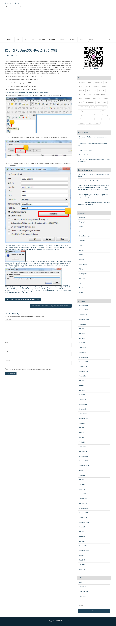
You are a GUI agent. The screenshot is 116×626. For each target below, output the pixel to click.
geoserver (101, 90)
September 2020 (84, 465)
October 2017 (83, 546)
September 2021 (84, 418)
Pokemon (95, 111)
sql (80, 119)
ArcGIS (80, 86)
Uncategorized (83, 273)
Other (81, 39)
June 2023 (82, 333)
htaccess (87, 98)
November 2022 (83, 362)
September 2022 (84, 371)
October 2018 (83, 517)
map (92, 106)
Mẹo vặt (81, 250)
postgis (102, 111)
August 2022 (82, 376)
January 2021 (83, 451)
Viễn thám (42, 39)
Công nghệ (82, 222)
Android (90, 82)
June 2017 (82, 560)
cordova (104, 86)
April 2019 (82, 489)
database (81, 90)
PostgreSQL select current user (88, 155)
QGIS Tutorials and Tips (85, 255)
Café (18, 39)
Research (52, 39)
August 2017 (82, 555)
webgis (89, 123)
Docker (88, 90)
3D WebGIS (81, 82)
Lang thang (82, 240)
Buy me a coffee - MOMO (90, 69)
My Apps (72, 39)
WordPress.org (83, 596)
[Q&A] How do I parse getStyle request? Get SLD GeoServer (50, 306)
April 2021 (82, 442)
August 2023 (82, 324)
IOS (99, 98)
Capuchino (82, 217)
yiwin (80, 181)
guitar (80, 98)
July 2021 (81, 428)
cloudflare (96, 86)
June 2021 (82, 432)
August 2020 (82, 470)
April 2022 (82, 395)
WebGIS (81, 288)
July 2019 (81, 480)
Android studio (98, 82)
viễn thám (81, 123)
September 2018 (84, 522)
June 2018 (82, 536)
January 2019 (83, 503)
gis (80, 94)
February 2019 (83, 498)
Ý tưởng (81, 292)
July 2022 (81, 380)
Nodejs (104, 106)
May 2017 (82, 564)
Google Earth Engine (99, 94)
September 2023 (84, 319)
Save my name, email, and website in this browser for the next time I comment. (28, 369)
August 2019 (82, 475)
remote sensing (104, 115)
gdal (95, 90)
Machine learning (83, 106)
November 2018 (83, 513)
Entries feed (82, 587)
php (88, 111)
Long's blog (12, 3)
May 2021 (82, 437)
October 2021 (83, 413)
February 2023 (83, 352)
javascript (106, 98)
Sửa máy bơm (83, 174)
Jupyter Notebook (89, 102)
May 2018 (82, 541)
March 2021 (82, 447)
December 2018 (83, 508)
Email (7, 351)
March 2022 (82, 399)
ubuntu (98, 119)
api (106, 82)
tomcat (85, 119)
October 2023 (83, 314)
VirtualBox (105, 119)
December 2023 (83, 305)
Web (80, 283)
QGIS (95, 115)
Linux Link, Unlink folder (85, 150)
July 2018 (81, 531)
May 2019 (82, 484)
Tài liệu (62, 39)
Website (7, 360)
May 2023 (82, 338)
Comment (8, 319)
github (89, 94)
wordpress (96, 123)
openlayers (82, 111)
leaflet (98, 102)
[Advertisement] (58, 23)
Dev (26, 39)
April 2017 (82, 569)
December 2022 (83, 357)
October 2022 (83, 366)
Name (7, 342)
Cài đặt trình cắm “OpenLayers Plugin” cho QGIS (24, 299)
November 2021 (83, 409)
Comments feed (83, 591)
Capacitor (88, 86)
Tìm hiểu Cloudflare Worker (93, 181)
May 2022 (82, 390)
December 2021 (83, 404)
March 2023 (82, 347)
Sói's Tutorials (83, 264)
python (89, 115)
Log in (80, 582)
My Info (9, 39)
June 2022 (82, 385)
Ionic (94, 98)
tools (92, 119)
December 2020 (83, 456)
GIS (33, 39)
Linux (104, 102)
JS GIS (80, 102)
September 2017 (84, 550)
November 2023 (83, 310)
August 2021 (82, 423)
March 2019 (82, 494)
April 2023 (82, 343)
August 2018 (82, 527)
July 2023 (81, 329)
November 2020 (83, 461)
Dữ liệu (81, 226)
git (84, 94)
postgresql (81, 115)
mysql (97, 106)
